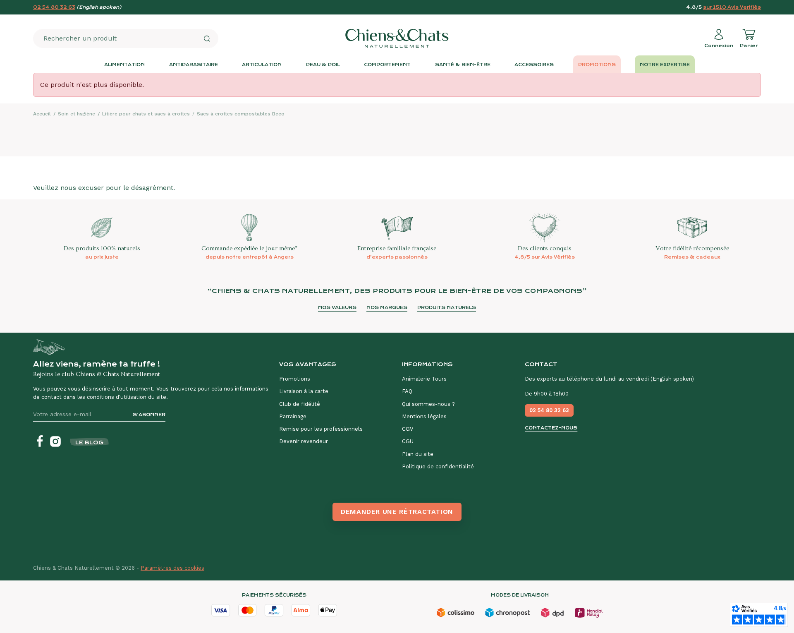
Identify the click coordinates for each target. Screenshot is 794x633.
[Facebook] (39, 441)
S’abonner (149, 414)
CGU (408, 441)
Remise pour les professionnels (321, 429)
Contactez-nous (551, 428)
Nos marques (386, 307)
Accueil (42, 114)
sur (732, 7)
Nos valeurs (337, 307)
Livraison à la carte (303, 391)
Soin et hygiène (76, 114)
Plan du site (417, 454)
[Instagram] (55, 441)
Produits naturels (446, 307)
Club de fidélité (299, 404)
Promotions (294, 379)
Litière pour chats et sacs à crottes (146, 114)
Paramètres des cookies (172, 568)
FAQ (407, 391)
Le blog (89, 442)
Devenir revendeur (303, 441)
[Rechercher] (206, 38)
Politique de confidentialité (438, 466)
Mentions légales (424, 416)
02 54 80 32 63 (54, 7)
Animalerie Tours (424, 379)
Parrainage (292, 416)
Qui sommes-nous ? (428, 404)
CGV (407, 429)
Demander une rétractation (397, 512)
